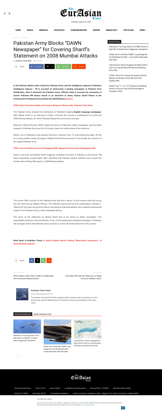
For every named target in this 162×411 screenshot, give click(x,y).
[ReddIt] (49, 260)
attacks (69, 99)
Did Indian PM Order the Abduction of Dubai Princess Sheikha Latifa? (84, 277)
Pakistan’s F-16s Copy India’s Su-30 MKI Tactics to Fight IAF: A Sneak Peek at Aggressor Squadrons (26, 338)
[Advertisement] (57, 77)
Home (15, 37)
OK (123, 407)
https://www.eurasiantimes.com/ (42, 294)
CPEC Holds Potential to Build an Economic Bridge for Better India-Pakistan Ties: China (53, 105)
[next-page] (19, 356)
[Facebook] (4, 13)
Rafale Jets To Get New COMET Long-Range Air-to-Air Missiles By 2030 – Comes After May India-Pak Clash (57, 349)
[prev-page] (15, 356)
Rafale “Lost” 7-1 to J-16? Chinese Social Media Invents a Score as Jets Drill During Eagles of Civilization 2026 (128, 88)
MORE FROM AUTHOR (42, 314)
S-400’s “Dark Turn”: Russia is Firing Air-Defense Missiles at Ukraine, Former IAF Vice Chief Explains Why (128, 78)
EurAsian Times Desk (23, 61)
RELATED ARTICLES (23, 314)
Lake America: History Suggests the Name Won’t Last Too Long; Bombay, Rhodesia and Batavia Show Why (87, 343)
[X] (9, 13)
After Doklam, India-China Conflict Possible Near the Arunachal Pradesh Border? (33, 277)
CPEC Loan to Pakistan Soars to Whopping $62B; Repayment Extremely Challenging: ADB (54, 148)
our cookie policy (88, 405)
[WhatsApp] (43, 260)
